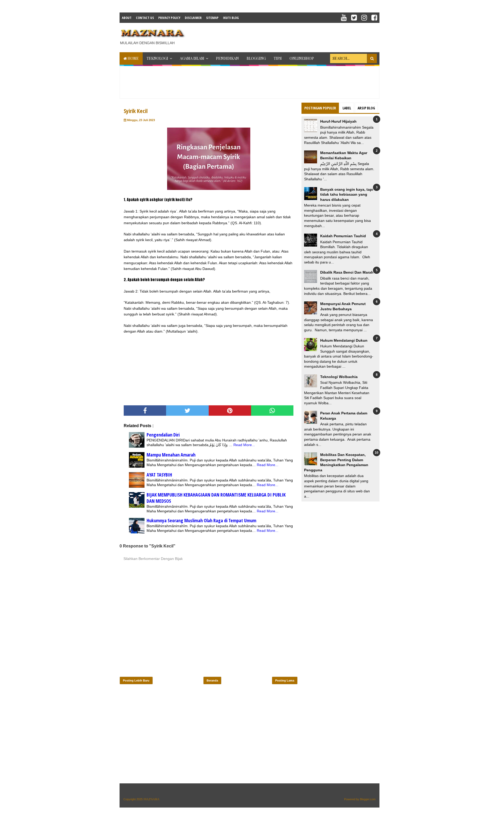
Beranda (212, 680)
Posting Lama (284, 680)
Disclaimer (193, 17)
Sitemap (212, 17)
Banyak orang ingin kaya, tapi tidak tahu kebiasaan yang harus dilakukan (346, 194)
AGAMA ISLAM (192, 58)
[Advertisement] (284, 36)
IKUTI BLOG (231, 17)
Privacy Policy (169, 17)
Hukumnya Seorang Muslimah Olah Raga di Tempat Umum (201, 520)
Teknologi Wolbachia (339, 377)
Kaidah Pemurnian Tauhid (343, 236)
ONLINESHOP (302, 58)
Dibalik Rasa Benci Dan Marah (346, 272)
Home (133, 58)
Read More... (244, 445)
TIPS (278, 58)
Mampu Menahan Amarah (171, 455)
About (127, 17)
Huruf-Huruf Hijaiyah (338, 121)
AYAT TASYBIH (159, 475)
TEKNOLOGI (157, 58)
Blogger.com (368, 799)
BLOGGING (256, 58)
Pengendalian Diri (163, 435)
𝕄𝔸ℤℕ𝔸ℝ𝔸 (151, 799)
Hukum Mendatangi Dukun (343, 340)
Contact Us (145, 17)
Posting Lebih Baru (136, 680)
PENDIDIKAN (227, 58)
